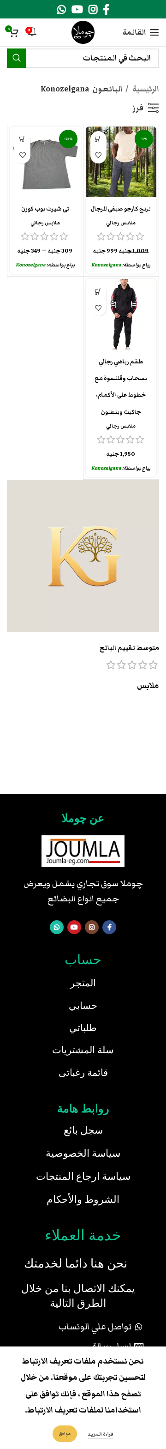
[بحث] (16, 58)
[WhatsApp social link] (61, 9)
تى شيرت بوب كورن (45, 209)
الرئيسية (145, 89)
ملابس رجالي (121, 223)
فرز (137, 108)
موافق (65, 1434)
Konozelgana (106, 265)
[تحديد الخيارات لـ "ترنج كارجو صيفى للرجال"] (98, 139)
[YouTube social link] (77, 9)
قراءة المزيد (100, 1434)
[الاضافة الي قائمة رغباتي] (98, 155)
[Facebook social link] (106, 9)
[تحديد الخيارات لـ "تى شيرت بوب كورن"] (22, 139)
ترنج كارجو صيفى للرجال (121, 209)
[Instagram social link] (93, 9)
